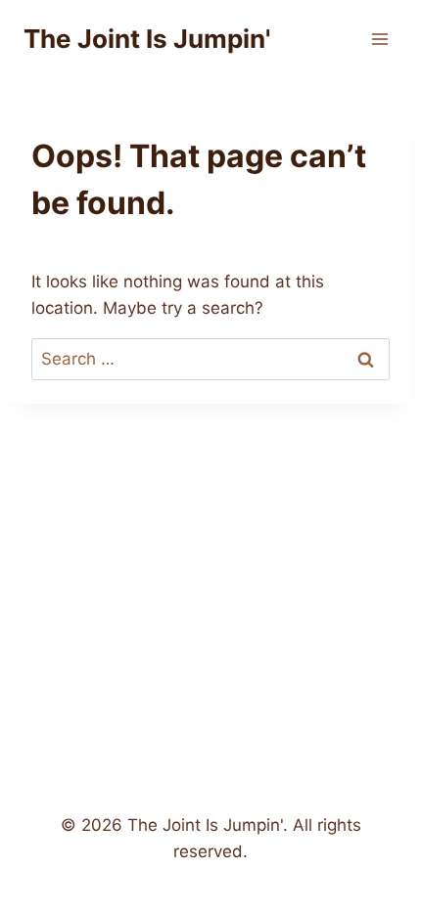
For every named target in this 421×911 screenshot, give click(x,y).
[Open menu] (379, 38)
